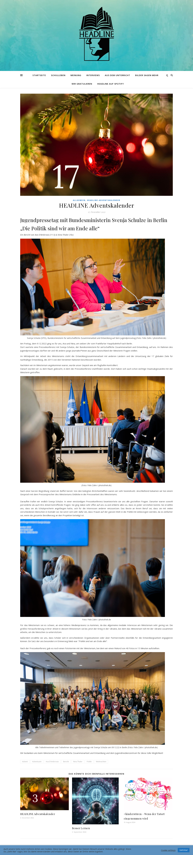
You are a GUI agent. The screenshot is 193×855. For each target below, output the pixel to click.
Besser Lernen (81, 828)
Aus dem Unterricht (117, 75)
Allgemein (79, 200)
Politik (89, 761)
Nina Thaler (77, 761)
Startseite (39, 75)
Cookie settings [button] (168, 850)
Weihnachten (101, 761)
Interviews (93, 75)
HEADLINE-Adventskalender (103, 200)
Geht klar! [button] (183, 850)
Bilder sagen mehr (146, 75)
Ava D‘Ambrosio (52, 761)
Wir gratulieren (82, 83)
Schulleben (58, 75)
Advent (25, 761)
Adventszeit (36, 761)
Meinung (76, 75)
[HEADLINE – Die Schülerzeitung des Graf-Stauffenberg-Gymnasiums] (96, 34)
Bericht (66, 761)
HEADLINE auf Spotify (110, 83)
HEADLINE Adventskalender (37, 814)
